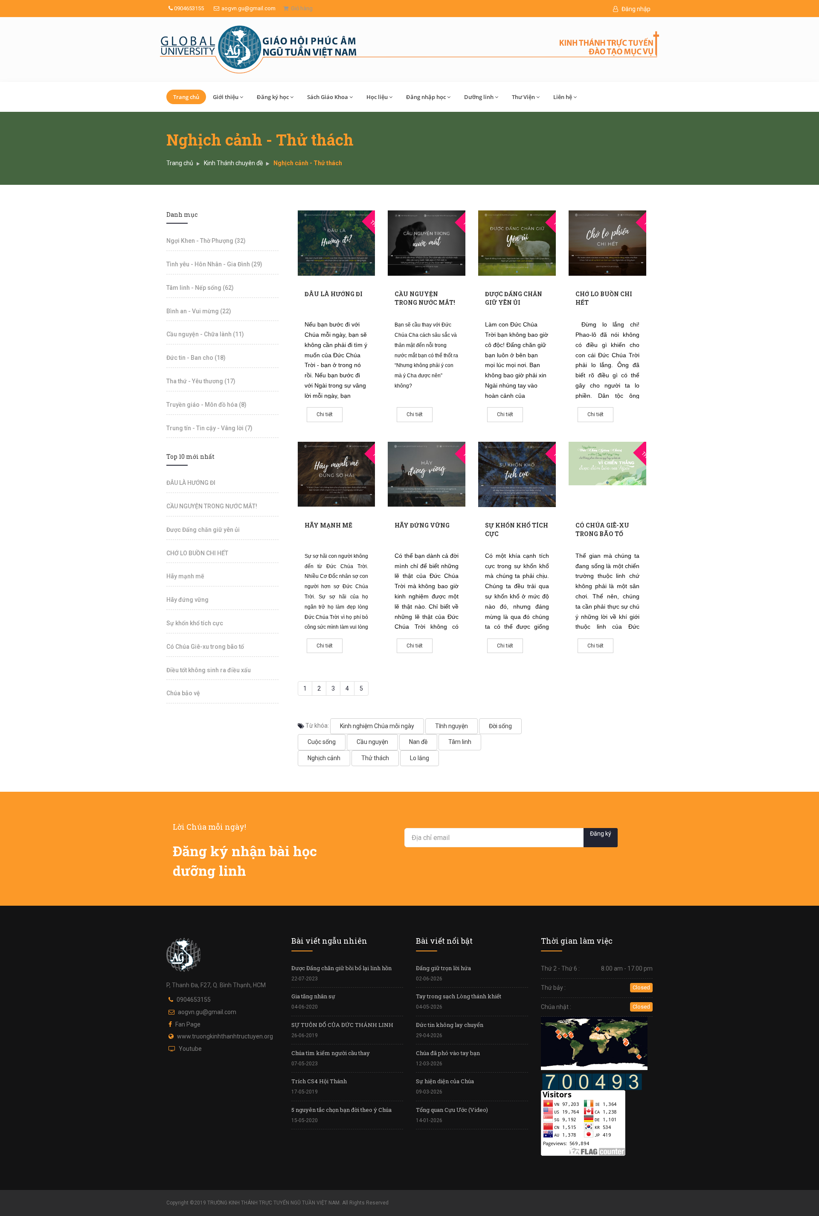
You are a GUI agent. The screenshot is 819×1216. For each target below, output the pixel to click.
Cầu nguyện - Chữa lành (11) (205, 334)
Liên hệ (562, 97)
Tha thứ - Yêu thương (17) (200, 381)
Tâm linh (459, 741)
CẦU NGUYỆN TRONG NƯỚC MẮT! (425, 298)
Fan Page (187, 1024)
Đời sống (500, 726)
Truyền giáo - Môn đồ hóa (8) (206, 404)
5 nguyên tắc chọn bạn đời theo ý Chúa (341, 1110)
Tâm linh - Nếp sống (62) (200, 287)
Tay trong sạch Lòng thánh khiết (458, 996)
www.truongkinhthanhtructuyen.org (225, 1036)
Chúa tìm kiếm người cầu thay (330, 1053)
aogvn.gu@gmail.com (248, 8)
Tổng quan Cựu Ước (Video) (452, 1110)
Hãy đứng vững (422, 525)
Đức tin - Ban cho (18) (196, 357)
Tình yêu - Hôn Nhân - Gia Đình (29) (214, 264)
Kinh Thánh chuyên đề (233, 163)
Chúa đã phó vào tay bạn (448, 1053)
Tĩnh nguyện (451, 726)
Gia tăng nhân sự (313, 996)
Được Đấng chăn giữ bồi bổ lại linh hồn (341, 968)
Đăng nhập (635, 9)
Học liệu (377, 97)
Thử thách (375, 758)
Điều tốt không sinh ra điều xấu (208, 670)
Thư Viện (523, 97)
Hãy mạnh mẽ (328, 525)
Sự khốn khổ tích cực (194, 623)
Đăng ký (600, 833)
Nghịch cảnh (324, 758)
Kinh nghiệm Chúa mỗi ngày (377, 726)
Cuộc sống (322, 741)
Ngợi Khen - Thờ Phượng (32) (206, 240)
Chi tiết (325, 414)
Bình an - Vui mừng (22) (198, 311)
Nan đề (418, 741)
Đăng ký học (273, 97)
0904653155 (188, 8)
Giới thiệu (225, 97)
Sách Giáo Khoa (327, 97)
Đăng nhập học (426, 97)
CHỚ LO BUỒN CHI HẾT (197, 553)
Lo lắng (419, 758)
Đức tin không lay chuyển (449, 1025)
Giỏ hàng (300, 8)
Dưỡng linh (479, 97)
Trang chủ (186, 97)
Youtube (190, 1048)
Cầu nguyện (372, 741)
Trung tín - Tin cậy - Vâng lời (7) (209, 428)
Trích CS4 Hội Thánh (319, 1081)
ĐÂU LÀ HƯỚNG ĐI (334, 294)
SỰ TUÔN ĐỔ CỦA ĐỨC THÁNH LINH (342, 1025)
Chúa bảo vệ (183, 693)
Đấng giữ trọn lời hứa (443, 968)
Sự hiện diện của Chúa (445, 1081)
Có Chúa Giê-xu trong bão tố (602, 529)
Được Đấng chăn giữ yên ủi (513, 298)
